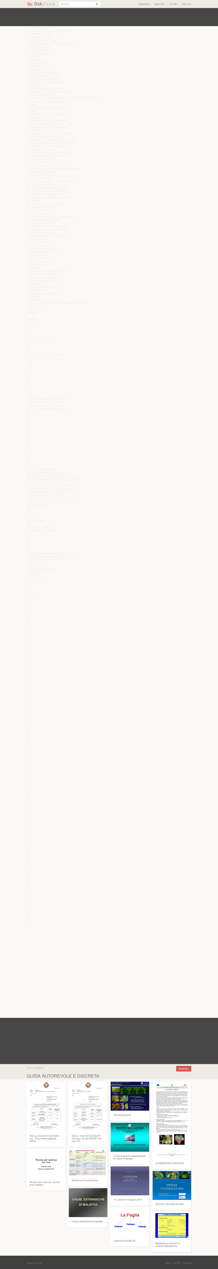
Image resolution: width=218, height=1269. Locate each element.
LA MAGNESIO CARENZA (169, 1163)
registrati (159, 4)
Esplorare (143, 4)
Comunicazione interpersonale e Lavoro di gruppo (129, 1157)
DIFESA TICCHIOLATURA (169, 1204)
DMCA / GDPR (173, 1263)
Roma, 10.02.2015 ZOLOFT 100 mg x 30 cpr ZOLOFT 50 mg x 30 (86, 1138)
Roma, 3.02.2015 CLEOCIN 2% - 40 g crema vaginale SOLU (44, 1138)
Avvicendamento (122, 1115)
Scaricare (184, 1068)
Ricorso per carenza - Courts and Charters (45, 1183)
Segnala (186, 1263)
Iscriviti (173, 4)
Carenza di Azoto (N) (124, 1240)
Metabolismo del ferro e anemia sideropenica (167, 1245)
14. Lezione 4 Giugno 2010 (127, 1199)
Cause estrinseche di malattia (87, 1221)
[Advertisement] (109, 17)
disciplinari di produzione (85, 1180)
